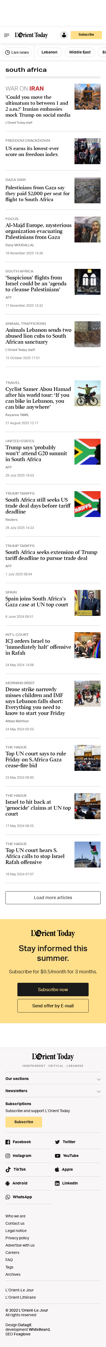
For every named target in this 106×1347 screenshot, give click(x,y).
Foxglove (22, 1334)
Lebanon (49, 52)
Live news (20, 52)
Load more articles (53, 897)
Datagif (24, 1324)
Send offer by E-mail (53, 1005)
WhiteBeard (39, 1329)
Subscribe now (53, 989)
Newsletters (16, 1090)
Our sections (17, 1078)
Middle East (80, 52)
